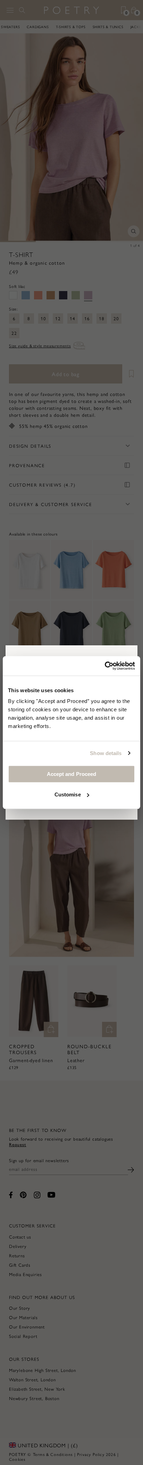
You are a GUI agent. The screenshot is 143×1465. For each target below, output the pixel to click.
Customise (67, 794)
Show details (105, 753)
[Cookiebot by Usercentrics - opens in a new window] (104, 665)
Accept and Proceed (71, 774)
